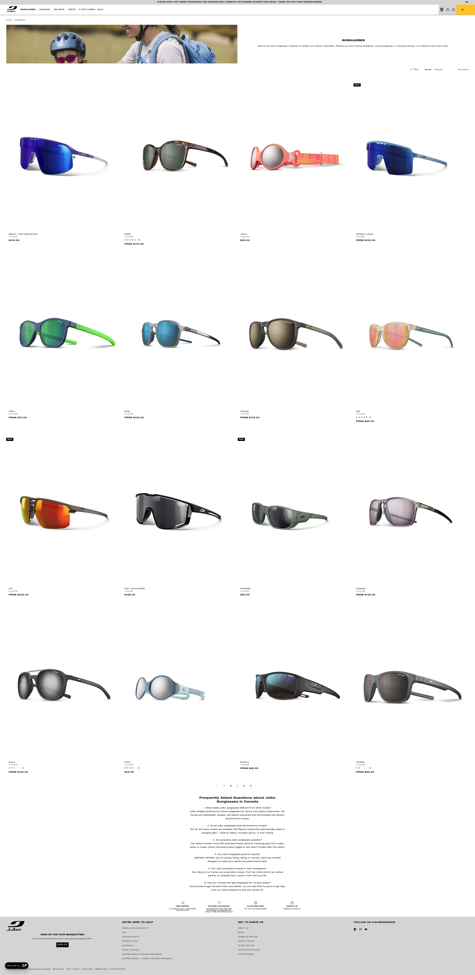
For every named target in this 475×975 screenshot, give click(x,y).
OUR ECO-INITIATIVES (249, 950)
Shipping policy (101, 969)
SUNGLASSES (28, 10)
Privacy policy (87, 969)
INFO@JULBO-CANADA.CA (135, 928)
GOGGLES (44, 10)
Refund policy (58, 969)
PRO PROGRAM (246, 954)
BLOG (241, 932)
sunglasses (20, 20)
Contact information (117, 969)
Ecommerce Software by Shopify (37, 969)
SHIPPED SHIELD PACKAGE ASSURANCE (142, 954)
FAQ (124, 932)
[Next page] (257, 786)
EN (466, 2)
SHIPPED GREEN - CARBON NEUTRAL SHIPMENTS (147, 959)
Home (9, 20)
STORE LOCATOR (130, 950)
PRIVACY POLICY (246, 941)
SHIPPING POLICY (131, 937)
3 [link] (237, 786)
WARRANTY (128, 946)
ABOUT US (243, 928)
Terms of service (72, 969)
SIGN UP (62, 945)
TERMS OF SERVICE (248, 937)
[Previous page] (217, 786)
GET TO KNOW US (250, 922)
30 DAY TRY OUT (246, 946)
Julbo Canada (18, 969)
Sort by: (428, 69)
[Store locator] (442, 10)
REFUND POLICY (130, 941)
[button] (28, 10)
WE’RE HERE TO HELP (137, 922)
